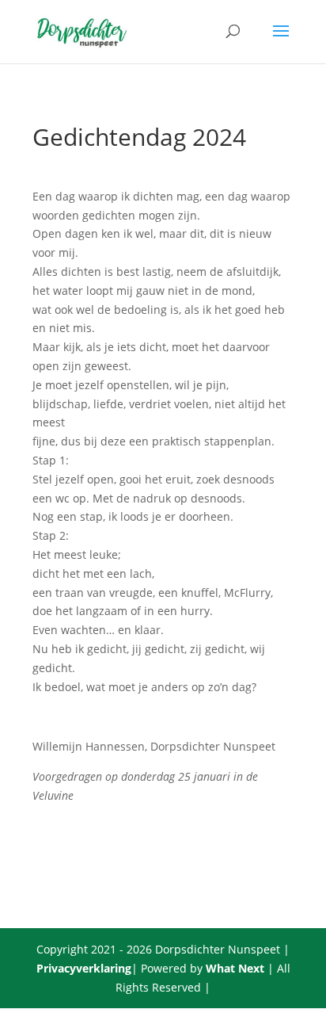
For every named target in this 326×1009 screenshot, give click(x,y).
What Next (235, 968)
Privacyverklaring (83, 968)
